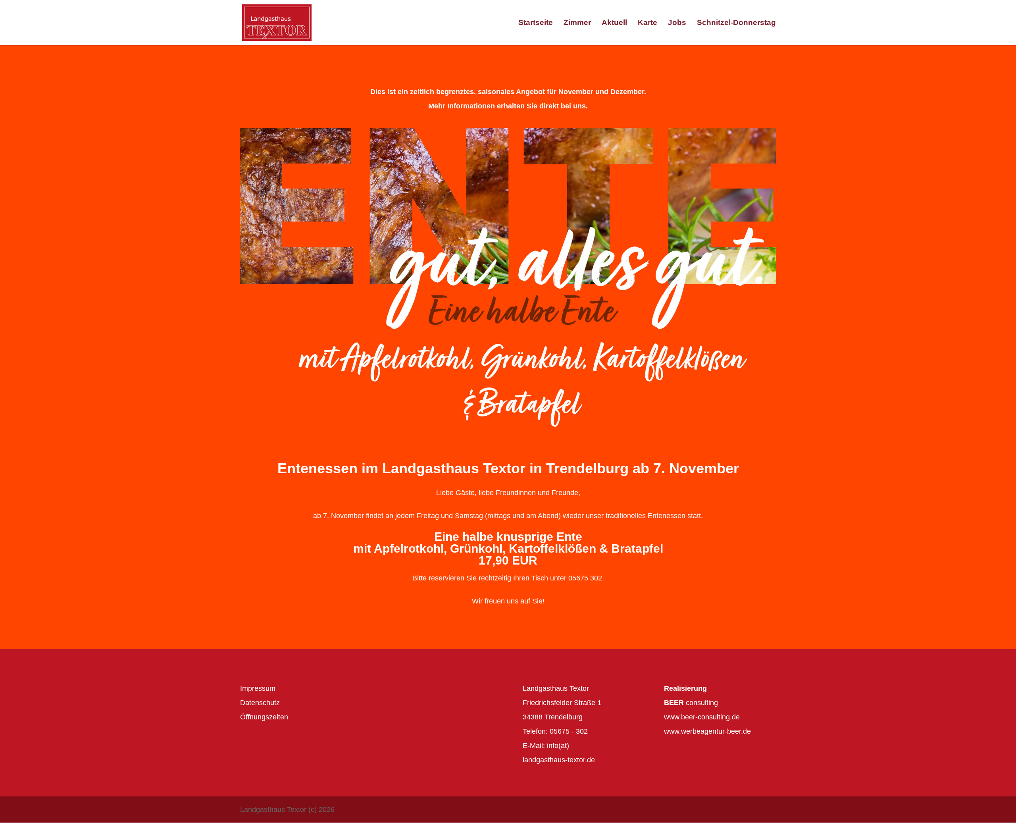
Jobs (677, 23)
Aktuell (614, 23)
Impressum (257, 688)
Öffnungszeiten (264, 717)
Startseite (535, 23)
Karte (647, 23)
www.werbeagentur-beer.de (707, 731)
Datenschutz (260, 703)
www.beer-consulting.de (702, 717)
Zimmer (577, 23)
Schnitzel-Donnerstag (736, 23)
